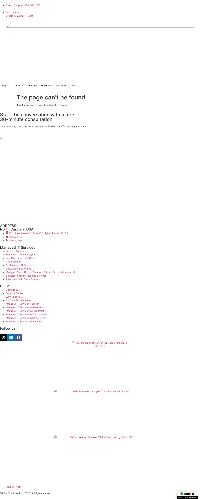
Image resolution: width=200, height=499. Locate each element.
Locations (18, 85)
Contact (74, 85)
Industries (32, 85)
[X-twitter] (3, 337)
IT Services (46, 85)
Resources (61, 85)
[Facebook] (18, 337)
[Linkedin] (11, 337)
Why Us (6, 85)
